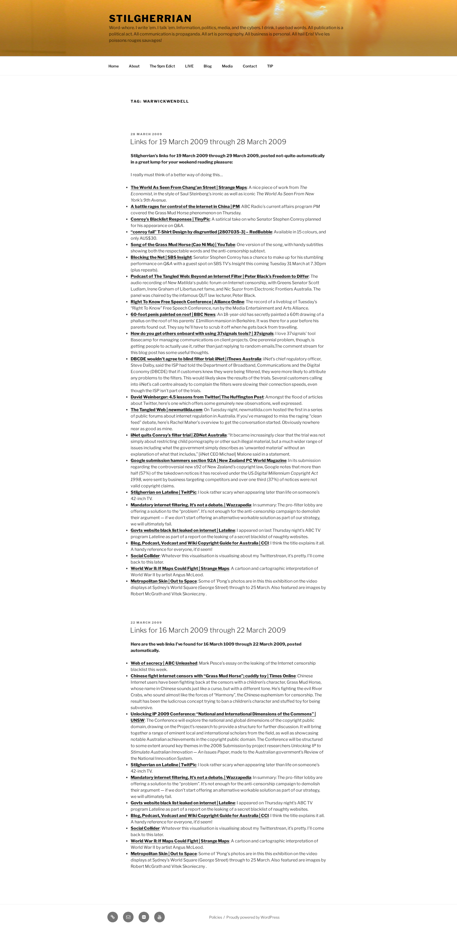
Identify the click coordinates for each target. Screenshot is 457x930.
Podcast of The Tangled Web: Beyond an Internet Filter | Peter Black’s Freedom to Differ (220, 276)
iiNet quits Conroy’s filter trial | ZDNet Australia (179, 435)
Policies (215, 917)
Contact (250, 66)
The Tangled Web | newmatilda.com (166, 409)
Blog (208, 66)
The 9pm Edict (162, 66)
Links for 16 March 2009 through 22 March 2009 (208, 630)
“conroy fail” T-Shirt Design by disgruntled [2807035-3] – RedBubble (201, 231)
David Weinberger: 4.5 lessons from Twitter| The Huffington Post (197, 397)
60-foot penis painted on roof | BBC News (173, 314)
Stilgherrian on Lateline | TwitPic (163, 492)
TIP (270, 66)
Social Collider (145, 555)
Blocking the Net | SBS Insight (161, 257)
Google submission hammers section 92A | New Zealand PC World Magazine (208, 460)
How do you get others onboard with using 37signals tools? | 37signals (202, 333)
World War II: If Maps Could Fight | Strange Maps (180, 568)
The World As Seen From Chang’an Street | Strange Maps (189, 187)
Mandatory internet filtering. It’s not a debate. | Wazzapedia (191, 504)
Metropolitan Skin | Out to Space (164, 581)
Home (113, 66)
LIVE (189, 66)
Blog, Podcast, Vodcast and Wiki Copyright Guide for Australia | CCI (200, 543)
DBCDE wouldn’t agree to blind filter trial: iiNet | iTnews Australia (196, 358)
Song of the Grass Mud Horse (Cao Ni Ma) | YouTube (183, 244)
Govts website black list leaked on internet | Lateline (183, 530)
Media (227, 66)
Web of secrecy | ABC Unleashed (164, 663)
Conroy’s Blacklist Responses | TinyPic (170, 219)
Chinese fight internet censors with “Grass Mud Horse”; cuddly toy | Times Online (213, 675)
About (134, 66)
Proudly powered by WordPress (253, 917)
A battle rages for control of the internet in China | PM (185, 206)
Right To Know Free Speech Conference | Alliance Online (187, 301)
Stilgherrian (150, 18)
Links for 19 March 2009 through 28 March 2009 (208, 142)
